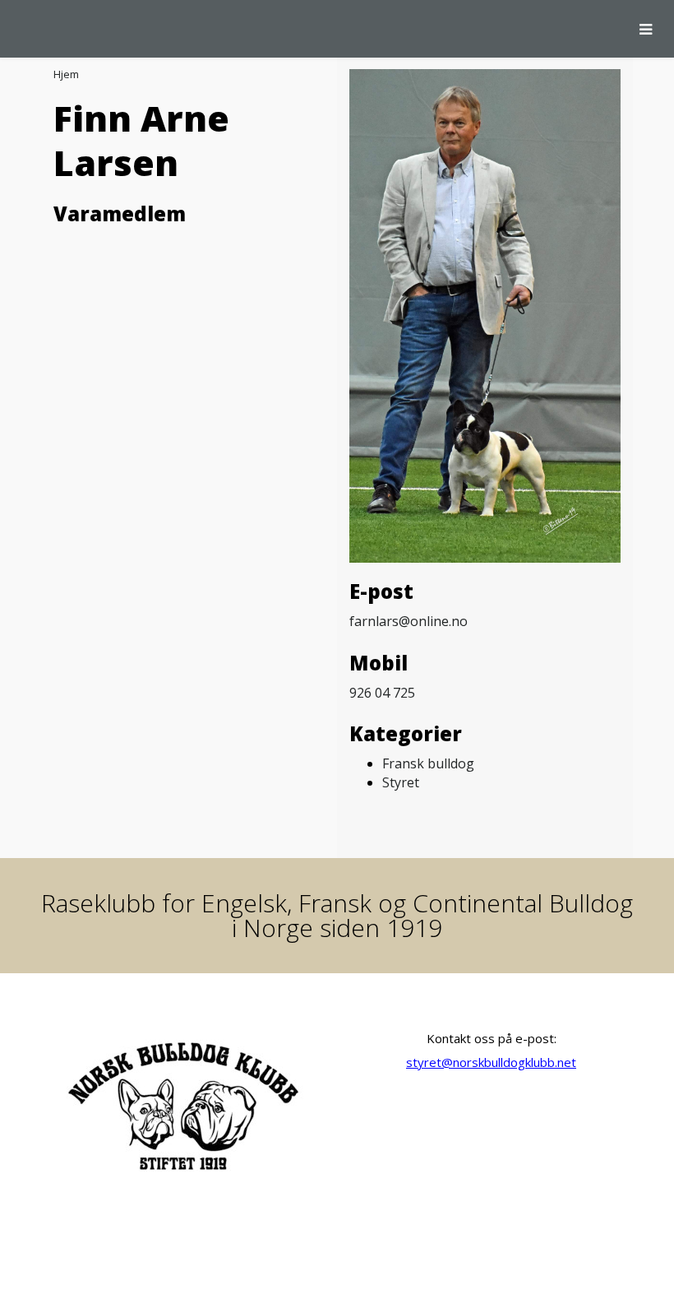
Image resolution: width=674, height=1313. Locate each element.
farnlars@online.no (408, 621)
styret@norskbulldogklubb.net (491, 1062)
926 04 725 (382, 693)
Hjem (66, 74)
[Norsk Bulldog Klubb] (12, 29)
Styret (400, 782)
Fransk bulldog (428, 763)
